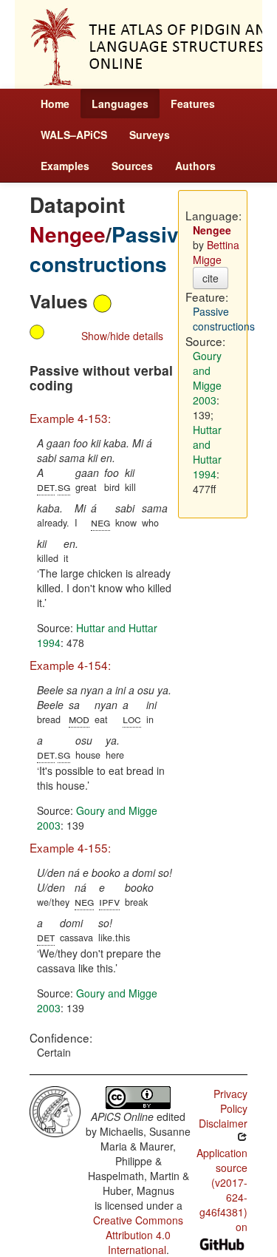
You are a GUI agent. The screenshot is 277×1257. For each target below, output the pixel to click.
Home (55, 103)
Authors (195, 165)
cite (210, 278)
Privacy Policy (230, 1101)
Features (193, 103)
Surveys (149, 134)
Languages (120, 103)
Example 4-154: (70, 665)
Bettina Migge (216, 252)
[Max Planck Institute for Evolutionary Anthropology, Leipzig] (55, 1109)
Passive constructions (110, 249)
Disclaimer (223, 1123)
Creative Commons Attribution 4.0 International (138, 1235)
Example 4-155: (70, 847)
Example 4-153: (70, 418)
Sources (132, 165)
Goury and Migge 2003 (207, 377)
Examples (65, 165)
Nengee (68, 234)
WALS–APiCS (74, 134)
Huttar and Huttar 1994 (207, 451)
